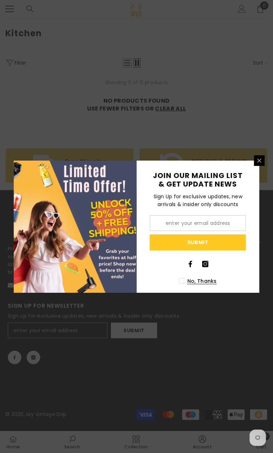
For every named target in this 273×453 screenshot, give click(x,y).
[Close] (259, 160)
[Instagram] (205, 264)
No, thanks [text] (202, 281)
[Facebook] (190, 264)
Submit (198, 242)
